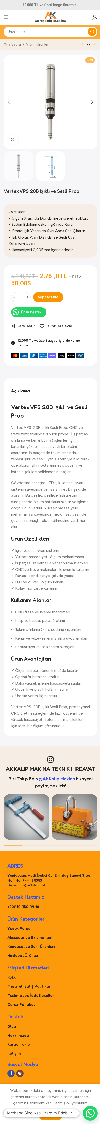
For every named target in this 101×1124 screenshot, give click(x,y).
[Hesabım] (95, 17)
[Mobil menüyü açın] (6, 17)
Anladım (50, 1115)
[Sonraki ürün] (94, 45)
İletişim (14, 1053)
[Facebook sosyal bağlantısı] (11, 1073)
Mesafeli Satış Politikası (29, 986)
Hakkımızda (18, 1035)
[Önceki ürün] (83, 45)
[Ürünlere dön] (88, 45)
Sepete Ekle (48, 297)
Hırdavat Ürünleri (23, 955)
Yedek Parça (19, 928)
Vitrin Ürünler (37, 44)
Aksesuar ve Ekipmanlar (29, 937)
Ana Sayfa (12, 44)
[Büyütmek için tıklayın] (12, 139)
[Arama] (92, 32)
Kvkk (11, 977)
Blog (11, 1026)
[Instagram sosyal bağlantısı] (20, 1073)
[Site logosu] (50, 16)
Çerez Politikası (22, 1004)
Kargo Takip (18, 1044)
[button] (8, 102)
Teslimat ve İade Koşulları (31, 995)
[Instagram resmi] (26, 817)
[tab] (20, 390)
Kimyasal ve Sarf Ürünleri (31, 946)
